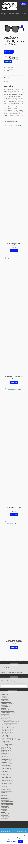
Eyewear (9, 13)
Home (2, 13)
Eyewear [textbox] (13, 686)
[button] (22, 26)
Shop (5, 13)
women (8, 70)
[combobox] (14, 686)
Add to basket (8, 61)
